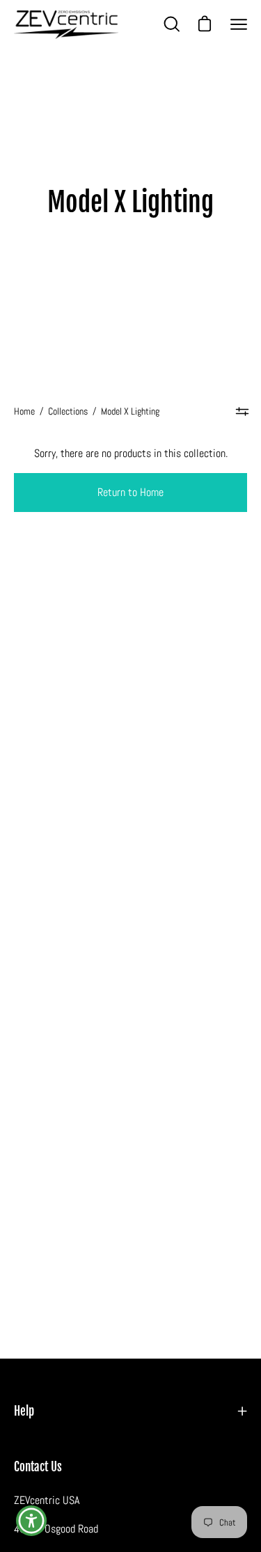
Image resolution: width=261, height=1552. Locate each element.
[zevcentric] (66, 24)
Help (24, 1411)
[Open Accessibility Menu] (31, 1521)
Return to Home (130, 492)
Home (24, 411)
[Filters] (242, 411)
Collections (68, 411)
